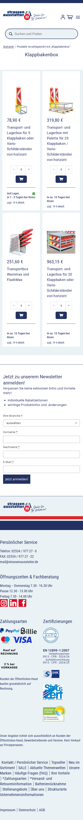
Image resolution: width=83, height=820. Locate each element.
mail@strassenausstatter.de (19, 562)
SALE (22, 767)
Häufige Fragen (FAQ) (31, 773)
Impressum (7, 810)
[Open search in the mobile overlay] (41, 34)
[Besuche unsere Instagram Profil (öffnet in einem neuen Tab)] (4, 603)
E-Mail (8, 462)
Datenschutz (27, 810)
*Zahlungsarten (14, 778)
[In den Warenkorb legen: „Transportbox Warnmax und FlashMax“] (21, 315)
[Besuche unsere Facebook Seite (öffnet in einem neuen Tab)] (22, 603)
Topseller (58, 762)
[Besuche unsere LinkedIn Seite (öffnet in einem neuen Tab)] (13, 603)
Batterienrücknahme (50, 784)
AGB (42, 810)
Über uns (37, 789)
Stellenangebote (15, 789)
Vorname (10, 432)
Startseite (8, 46)
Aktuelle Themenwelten (48, 767)
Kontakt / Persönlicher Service (25, 762)
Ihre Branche (13, 415)
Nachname (11, 447)
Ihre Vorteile (60, 773)
